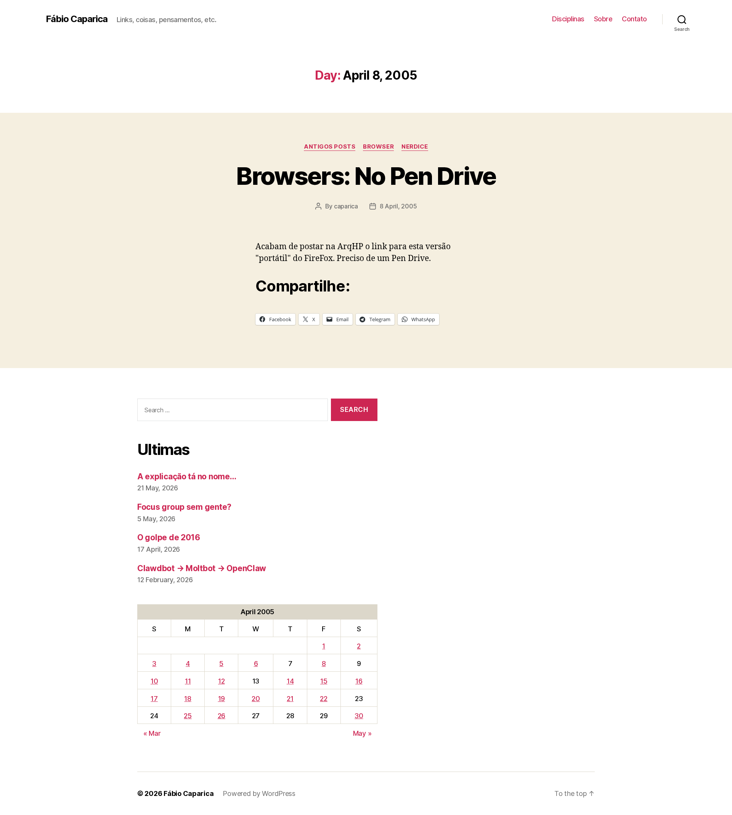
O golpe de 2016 (168, 537)
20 (256, 699)
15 (323, 681)
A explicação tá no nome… (186, 476)
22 (323, 699)
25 (187, 716)
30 (359, 716)
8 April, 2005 (398, 206)
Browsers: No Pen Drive (366, 176)
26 (221, 716)
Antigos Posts (329, 146)
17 (154, 699)
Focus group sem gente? (184, 507)
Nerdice (414, 146)
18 (187, 699)
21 (290, 699)
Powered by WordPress (259, 793)
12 (221, 681)
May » (362, 733)
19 (221, 699)
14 (290, 681)
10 (154, 681)
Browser (378, 146)
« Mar (152, 733)
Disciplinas (568, 19)
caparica (346, 206)
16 (358, 681)
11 (188, 681)
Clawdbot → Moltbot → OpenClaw (201, 568)
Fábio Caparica (77, 19)
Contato (634, 19)
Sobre (603, 19)
